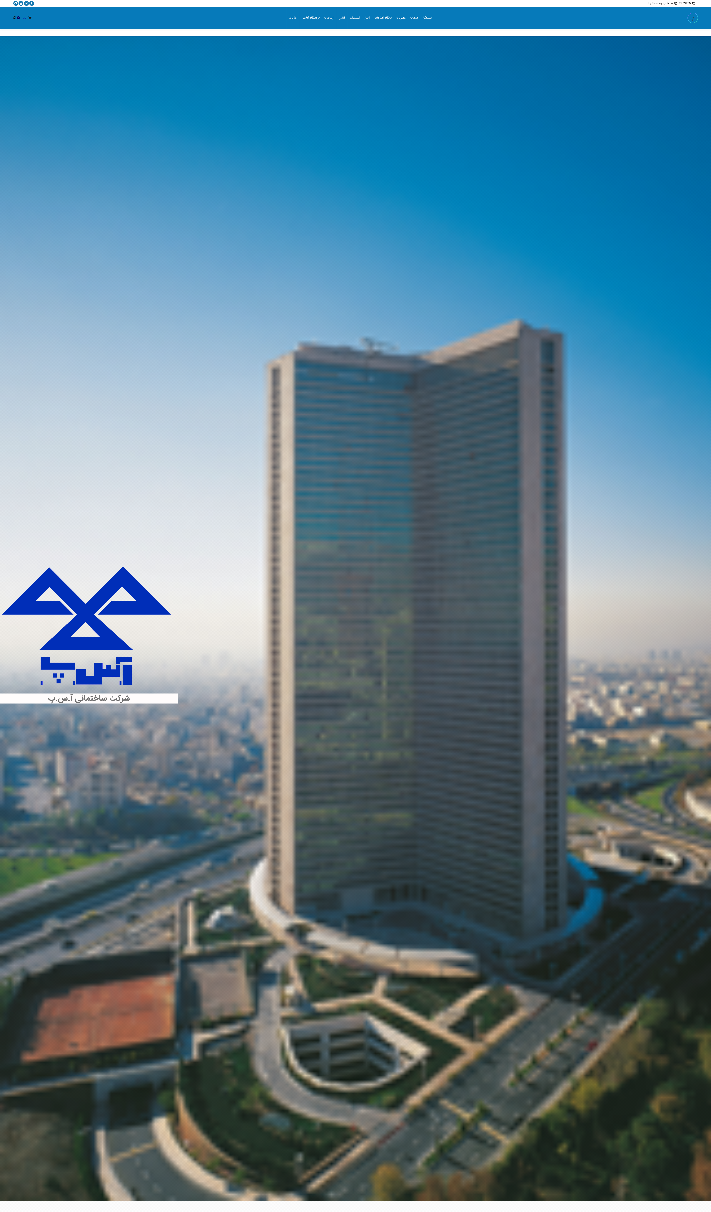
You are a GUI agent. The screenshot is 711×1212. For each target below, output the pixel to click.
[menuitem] (427, 18)
